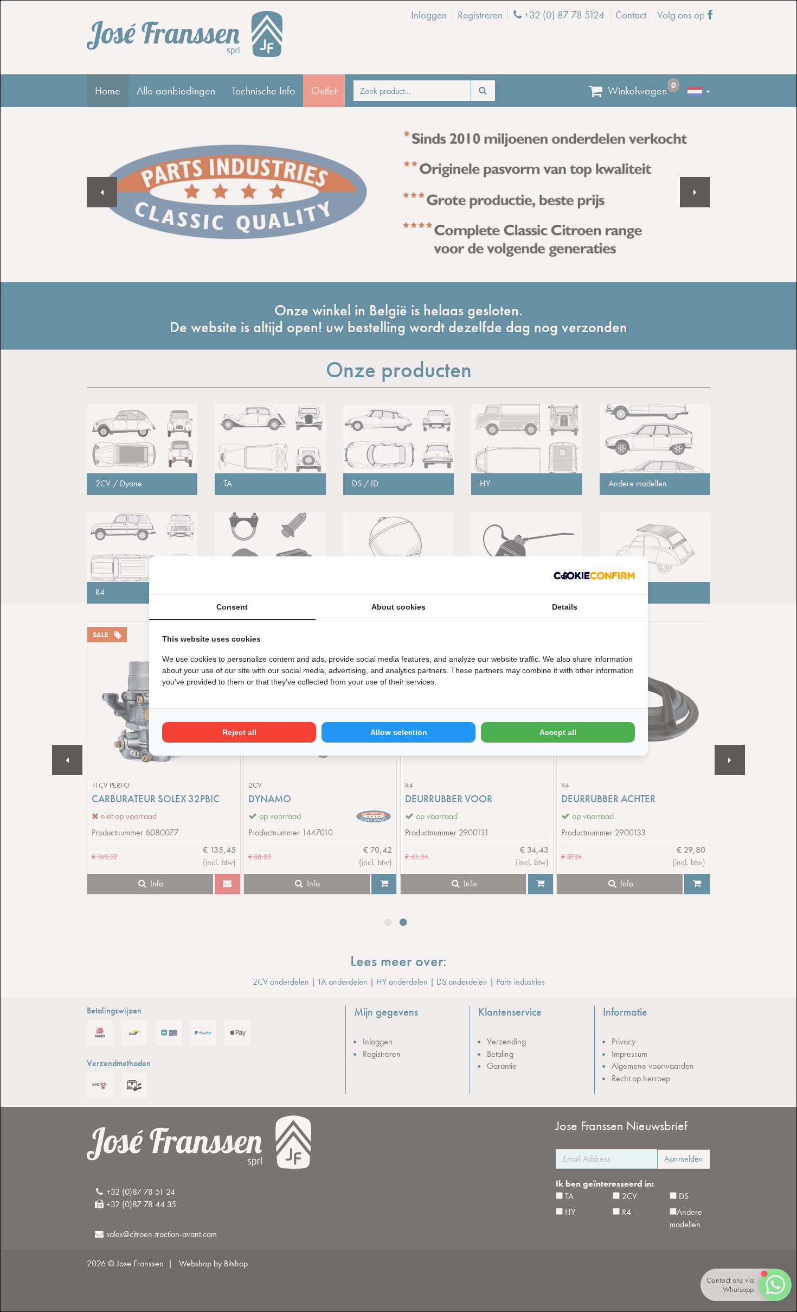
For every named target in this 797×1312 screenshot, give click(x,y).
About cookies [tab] (398, 607)
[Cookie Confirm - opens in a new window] (594, 575)
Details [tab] (564, 607)
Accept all (557, 732)
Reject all (239, 732)
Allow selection (398, 732)
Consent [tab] (232, 607)
